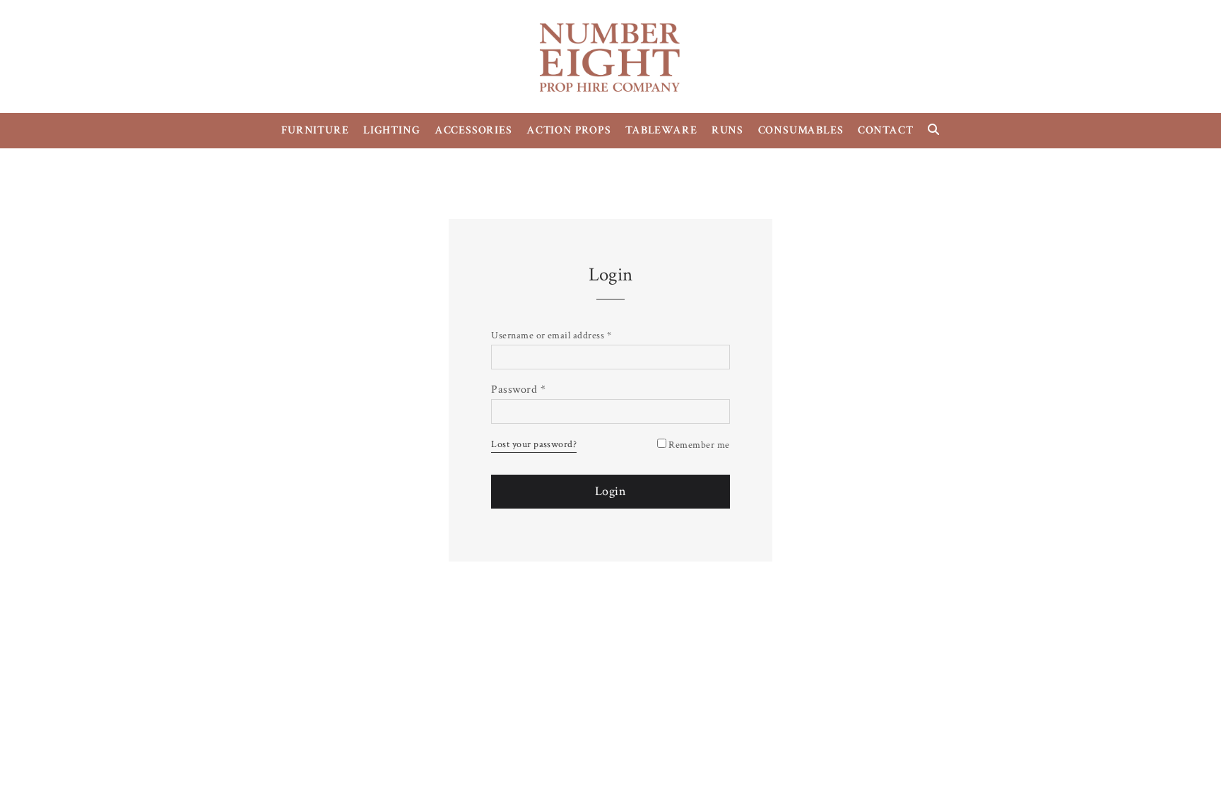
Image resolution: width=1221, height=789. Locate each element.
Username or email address (551, 335)
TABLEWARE (661, 130)
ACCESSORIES (473, 130)
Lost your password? (534, 444)
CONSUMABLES (801, 130)
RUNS (727, 130)
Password (518, 389)
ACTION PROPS (568, 130)
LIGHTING (391, 130)
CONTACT (886, 130)
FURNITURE (314, 130)
